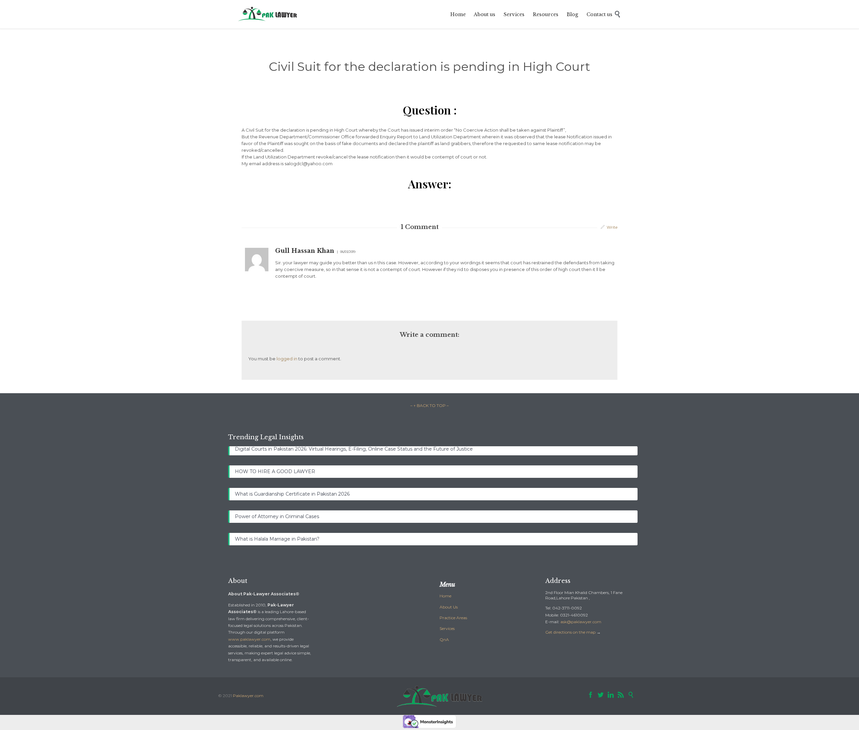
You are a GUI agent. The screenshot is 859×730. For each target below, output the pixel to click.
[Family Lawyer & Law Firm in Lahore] (268, 14)
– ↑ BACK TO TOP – (429, 405)
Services (447, 628)
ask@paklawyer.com (580, 621)
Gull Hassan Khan (304, 251)
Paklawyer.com (248, 695)
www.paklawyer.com (249, 639)
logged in (286, 358)
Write (612, 227)
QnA (444, 639)
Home (445, 595)
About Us (449, 606)
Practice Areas (453, 617)
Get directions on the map (570, 632)
